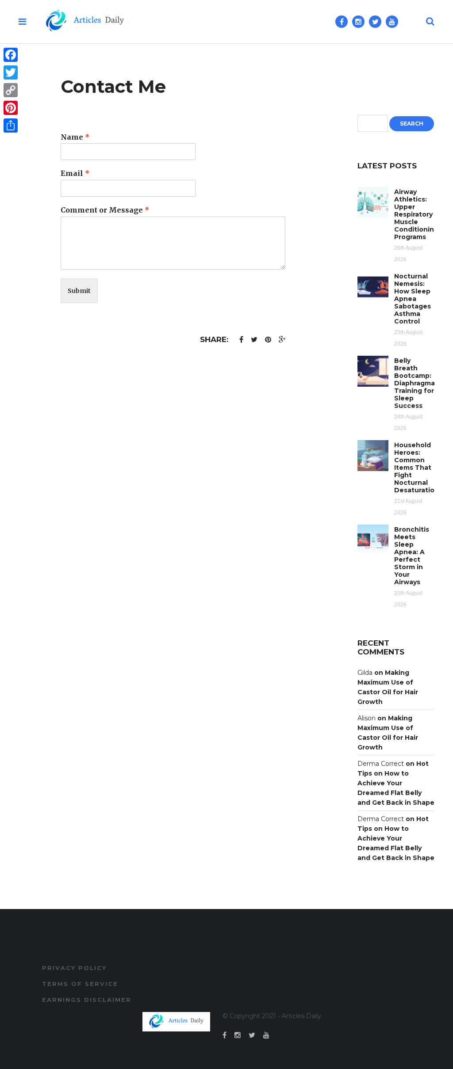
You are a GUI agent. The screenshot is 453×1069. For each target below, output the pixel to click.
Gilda (364, 673)
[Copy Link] (10, 90)
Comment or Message (105, 209)
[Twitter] (10, 72)
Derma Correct (380, 764)
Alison (366, 718)
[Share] (10, 125)
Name (75, 137)
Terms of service (80, 983)
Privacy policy (74, 967)
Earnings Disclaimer (86, 999)
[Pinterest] (10, 108)
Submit (79, 291)
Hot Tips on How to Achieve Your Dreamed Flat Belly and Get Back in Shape (395, 783)
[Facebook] (10, 55)
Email (75, 173)
